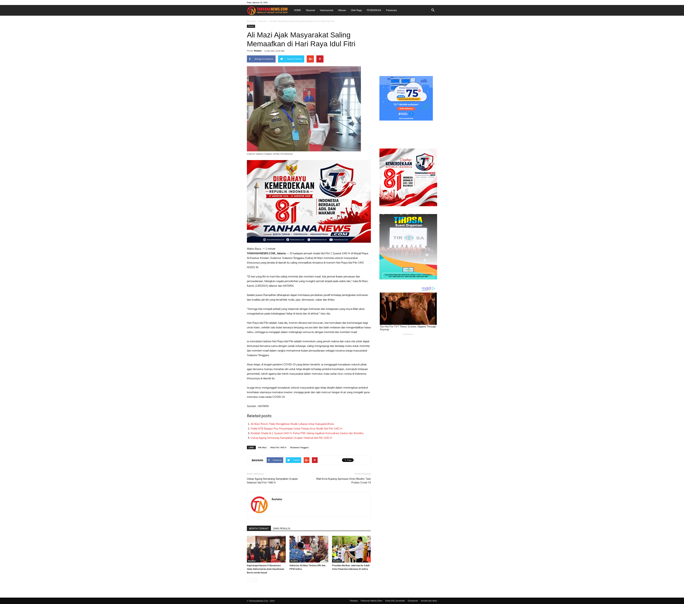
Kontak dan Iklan (429, 600)
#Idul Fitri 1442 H (278, 447)
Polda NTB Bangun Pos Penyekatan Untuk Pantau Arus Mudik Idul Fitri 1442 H (296, 428)
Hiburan (342, 10)
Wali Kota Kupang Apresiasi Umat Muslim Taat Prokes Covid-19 (343, 480)
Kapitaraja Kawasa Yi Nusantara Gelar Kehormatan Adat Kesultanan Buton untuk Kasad (265, 569)
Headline (252, 561)
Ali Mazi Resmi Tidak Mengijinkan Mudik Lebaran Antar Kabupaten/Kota (292, 423)
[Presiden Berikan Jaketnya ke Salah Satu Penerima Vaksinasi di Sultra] (351, 549)
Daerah (262, 21)
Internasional (326, 10)
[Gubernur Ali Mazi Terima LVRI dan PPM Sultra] (308, 549)
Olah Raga (356, 10)
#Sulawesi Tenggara (299, 447)
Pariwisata (391, 10)
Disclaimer (413, 600)
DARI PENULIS (281, 528)
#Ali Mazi (262, 447)
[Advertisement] (408, 47)
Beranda (251, 21)
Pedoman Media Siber (371, 600)
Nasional (310, 10)
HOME (297, 10)
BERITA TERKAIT (259, 528)
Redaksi (257, 51)
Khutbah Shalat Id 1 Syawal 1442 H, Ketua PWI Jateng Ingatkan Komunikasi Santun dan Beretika (307, 433)
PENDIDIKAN (374, 10)
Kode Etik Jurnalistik (395, 600)
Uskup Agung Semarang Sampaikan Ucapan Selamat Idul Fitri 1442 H (291, 437)
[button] (433, 10)
